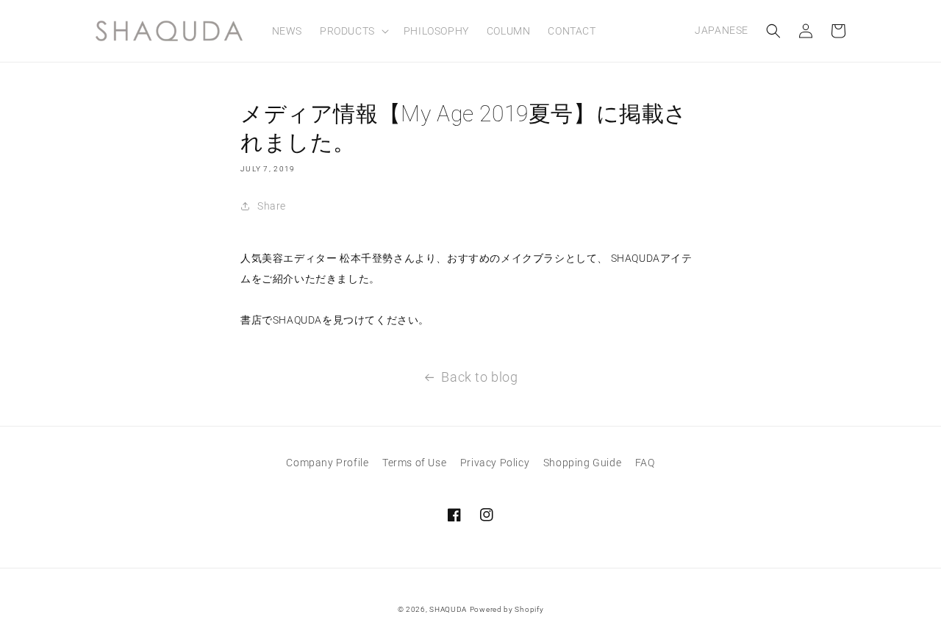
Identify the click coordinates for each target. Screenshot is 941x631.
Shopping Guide (582, 462)
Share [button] (271, 206)
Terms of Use (414, 462)
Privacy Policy (494, 462)
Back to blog (479, 377)
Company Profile (327, 462)
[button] (353, 30)
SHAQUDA (448, 609)
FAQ (645, 462)
